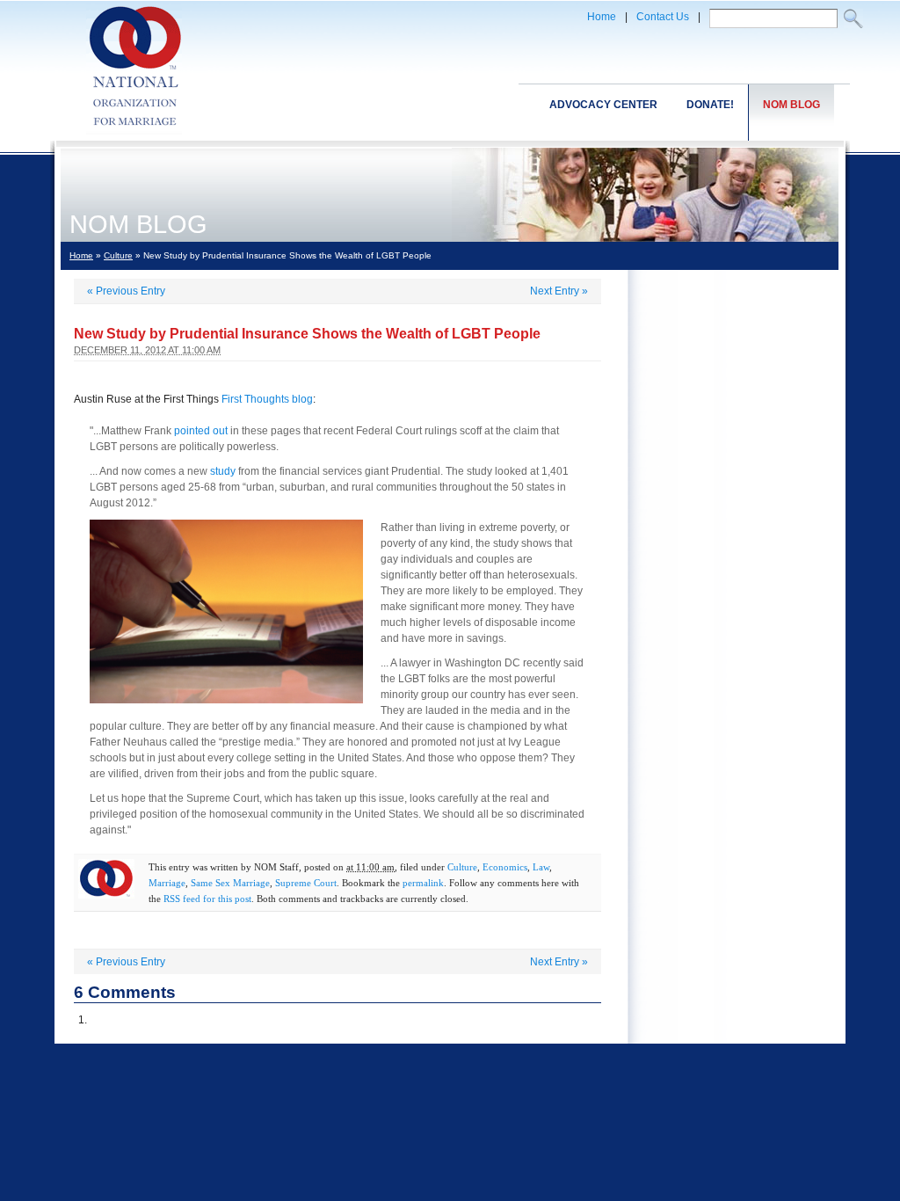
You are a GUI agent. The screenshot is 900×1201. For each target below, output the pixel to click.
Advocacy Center (603, 104)
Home (601, 17)
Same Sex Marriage (230, 882)
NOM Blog (791, 104)
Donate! (710, 104)
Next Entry (559, 291)
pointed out (201, 431)
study (223, 471)
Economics (505, 867)
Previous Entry (126, 291)
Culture (118, 255)
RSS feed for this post (207, 898)
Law (541, 867)
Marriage (167, 882)
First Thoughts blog (267, 399)
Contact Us (662, 17)
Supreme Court (306, 882)
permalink (423, 882)
